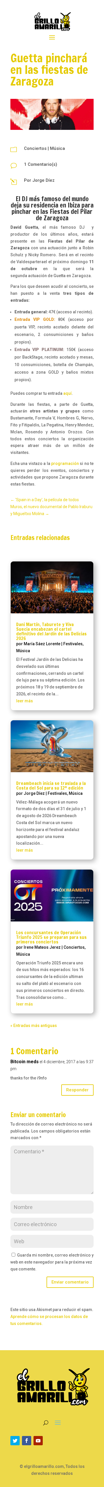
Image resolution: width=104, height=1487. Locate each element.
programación (65, 463)
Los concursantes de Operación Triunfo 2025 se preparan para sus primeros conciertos (51, 937)
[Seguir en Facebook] (26, 1440)
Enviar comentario (70, 1282)
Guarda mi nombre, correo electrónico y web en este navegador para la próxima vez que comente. (52, 1262)
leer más (24, 701)
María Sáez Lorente (42, 643)
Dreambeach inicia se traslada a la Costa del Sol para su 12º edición (51, 785)
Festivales (73, 643)
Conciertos (35, 148)
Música (57, 148)
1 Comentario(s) (40, 164)
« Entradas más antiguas (33, 1025)
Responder (77, 1089)
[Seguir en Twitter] (15, 1440)
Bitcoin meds (24, 1061)
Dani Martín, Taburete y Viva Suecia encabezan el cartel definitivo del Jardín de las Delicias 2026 (51, 631)
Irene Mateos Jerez (42, 947)
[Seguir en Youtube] (38, 1440)
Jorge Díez (43, 180)
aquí (67, 393)
